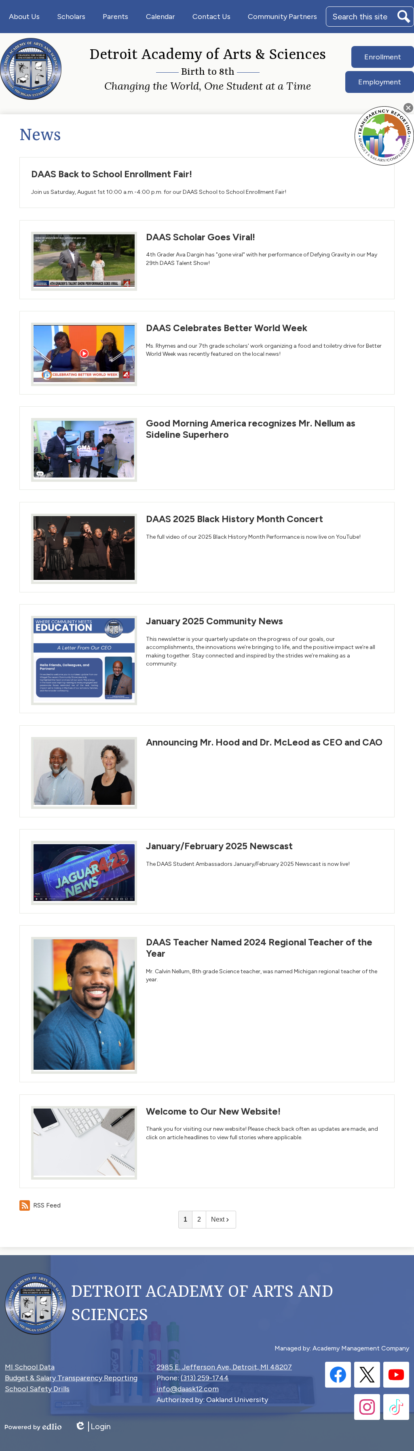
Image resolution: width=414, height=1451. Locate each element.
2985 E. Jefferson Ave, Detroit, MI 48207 (224, 1367)
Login (92, 1427)
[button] (24, 16)
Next (217, 1219)
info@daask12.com (187, 1388)
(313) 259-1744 (205, 1377)
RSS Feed (47, 1205)
